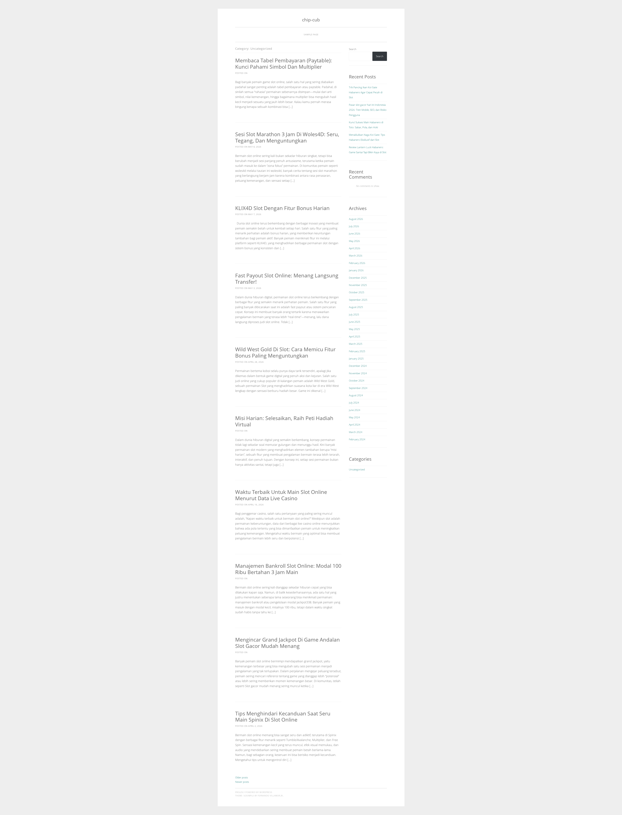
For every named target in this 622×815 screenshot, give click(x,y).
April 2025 (354, 336)
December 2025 (358, 277)
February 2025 (357, 351)
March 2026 (355, 255)
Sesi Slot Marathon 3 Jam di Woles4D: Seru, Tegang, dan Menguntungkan (287, 137)
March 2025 (355, 343)
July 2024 (354, 402)
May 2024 (354, 417)
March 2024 (355, 432)
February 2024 (357, 439)
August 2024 (356, 395)
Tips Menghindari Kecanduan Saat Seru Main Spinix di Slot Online (282, 716)
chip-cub (311, 20)
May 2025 (354, 329)
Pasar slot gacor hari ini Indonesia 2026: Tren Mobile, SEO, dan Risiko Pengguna (367, 110)
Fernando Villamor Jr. (270, 795)
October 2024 (356, 380)
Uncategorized (357, 469)
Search (352, 49)
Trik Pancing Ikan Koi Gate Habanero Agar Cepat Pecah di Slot (365, 92)
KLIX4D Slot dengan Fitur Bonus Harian (282, 208)
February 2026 (357, 263)
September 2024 (358, 388)
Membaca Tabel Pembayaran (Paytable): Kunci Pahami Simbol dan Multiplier (283, 63)
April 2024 (354, 424)
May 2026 (354, 241)
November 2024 (358, 373)
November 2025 (358, 285)
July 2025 (354, 314)
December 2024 (358, 365)
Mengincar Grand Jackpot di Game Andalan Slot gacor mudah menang (287, 642)
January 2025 (356, 358)
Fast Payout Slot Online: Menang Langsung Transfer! (286, 278)
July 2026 (354, 226)
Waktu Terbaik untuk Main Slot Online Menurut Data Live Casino (281, 495)
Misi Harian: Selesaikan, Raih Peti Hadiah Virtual (284, 421)
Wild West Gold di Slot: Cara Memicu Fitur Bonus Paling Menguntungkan (285, 352)
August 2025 (356, 307)
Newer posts (242, 781)
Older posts (241, 777)
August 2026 (356, 219)
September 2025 (358, 299)
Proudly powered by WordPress (253, 792)
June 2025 (354, 321)
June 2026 (354, 233)
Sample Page (311, 34)
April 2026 (354, 248)
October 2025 (356, 292)
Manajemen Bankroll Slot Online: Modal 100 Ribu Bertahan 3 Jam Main (288, 569)
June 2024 (354, 410)
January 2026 (356, 270)
